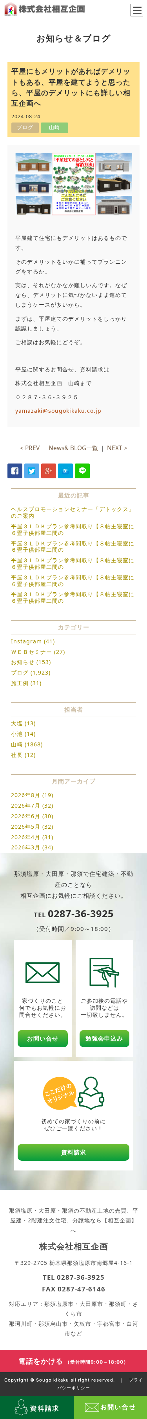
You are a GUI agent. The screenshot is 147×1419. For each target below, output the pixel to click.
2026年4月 (25, 837)
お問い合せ (42, 1038)
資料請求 (73, 1152)
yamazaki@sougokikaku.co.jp (58, 410)
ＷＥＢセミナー (31, 651)
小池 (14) (23, 733)
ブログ (20, 672)
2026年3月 (25, 847)
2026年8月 (25, 795)
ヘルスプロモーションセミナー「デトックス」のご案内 (72, 512)
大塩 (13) (23, 723)
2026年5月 (25, 826)
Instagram (26, 641)
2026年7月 (25, 805)
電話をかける (73, 1361)
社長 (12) (23, 754)
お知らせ (22, 662)
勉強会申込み (104, 1038)
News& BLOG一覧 (73, 448)
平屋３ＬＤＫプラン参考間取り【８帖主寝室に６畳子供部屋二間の (72, 529)
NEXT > (117, 448)
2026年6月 (25, 816)
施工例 (20, 683)
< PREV (30, 448)
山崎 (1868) (27, 744)
